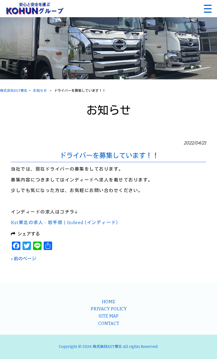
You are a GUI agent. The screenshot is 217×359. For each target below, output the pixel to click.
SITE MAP (108, 316)
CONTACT (108, 323)
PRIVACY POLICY (109, 308)
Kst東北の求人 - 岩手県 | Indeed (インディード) (64, 222)
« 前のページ (23, 258)
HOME (108, 301)
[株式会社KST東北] (34, 8)
